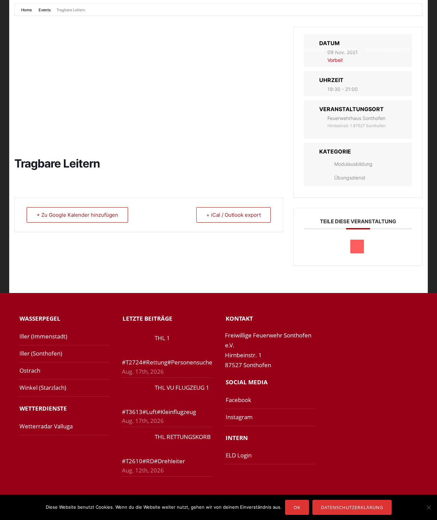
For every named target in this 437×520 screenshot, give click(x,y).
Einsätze (191, 49)
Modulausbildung (353, 164)
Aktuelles (154, 49)
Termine (225, 49)
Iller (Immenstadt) (43, 336)
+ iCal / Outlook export (233, 215)
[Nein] (428, 507)
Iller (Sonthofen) (40, 353)
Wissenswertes (388, 49)
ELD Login (239, 455)
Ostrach (29, 370)
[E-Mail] (357, 246)
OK (297, 507)
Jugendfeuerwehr (297, 49)
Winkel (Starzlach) (42, 387)
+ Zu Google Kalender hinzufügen (77, 215)
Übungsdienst (349, 178)
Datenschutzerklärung (352, 507)
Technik (345, 49)
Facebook (238, 400)
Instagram (239, 417)
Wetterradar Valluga (46, 426)
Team (253, 49)
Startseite (115, 49)
